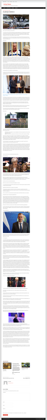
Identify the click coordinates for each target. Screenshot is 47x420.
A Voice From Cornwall (25, 368)
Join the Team (10, 1)
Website (4, 408)
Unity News (7, 4)
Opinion (9, 10)
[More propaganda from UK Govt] (16, 367)
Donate (13, 1)
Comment (4, 392)
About (8, 1)
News (7, 10)
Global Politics (4, 10)
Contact (16, 1)
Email (4, 405)
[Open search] (43, 8)
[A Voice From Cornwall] (26, 365)
